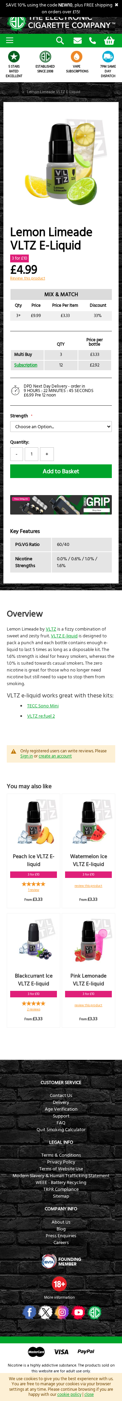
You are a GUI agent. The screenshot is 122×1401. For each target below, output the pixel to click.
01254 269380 (92, 41)
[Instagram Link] (61, 1312)
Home (13, 92)
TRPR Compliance (61, 1189)
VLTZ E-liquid (64, 636)
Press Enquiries (61, 1235)
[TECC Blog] (93, 1312)
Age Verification (61, 1109)
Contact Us (61, 1095)
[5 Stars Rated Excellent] (14, 56)
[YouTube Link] (77, 1312)
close (89, 1394)
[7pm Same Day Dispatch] (108, 56)
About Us (61, 1222)
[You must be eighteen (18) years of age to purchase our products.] (59, 1283)
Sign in (26, 756)
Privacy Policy (61, 1162)
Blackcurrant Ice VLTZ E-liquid (34, 979)
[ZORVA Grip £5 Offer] (61, 513)
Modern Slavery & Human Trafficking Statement (61, 1175)
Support (61, 1116)
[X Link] (45, 1312)
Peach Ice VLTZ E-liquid (34, 860)
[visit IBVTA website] (61, 1261)
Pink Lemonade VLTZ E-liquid (88, 979)
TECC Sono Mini (43, 706)
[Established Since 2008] (45, 56)
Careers (61, 1242)
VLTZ (51, 629)
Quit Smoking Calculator (61, 1129)
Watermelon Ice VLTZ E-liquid (88, 860)
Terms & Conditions (61, 1155)
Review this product (27, 278)
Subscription (25, 365)
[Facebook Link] (28, 1312)
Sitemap (61, 1196)
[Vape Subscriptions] (76, 56)
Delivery (61, 1102)
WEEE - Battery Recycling (61, 1182)
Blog (61, 1229)
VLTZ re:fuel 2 (41, 716)
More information (59, 1297)
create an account (55, 756)
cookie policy (69, 1394)
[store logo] (61, 22)
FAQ (61, 1123)
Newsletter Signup (77, 41)
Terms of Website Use (61, 1169)
